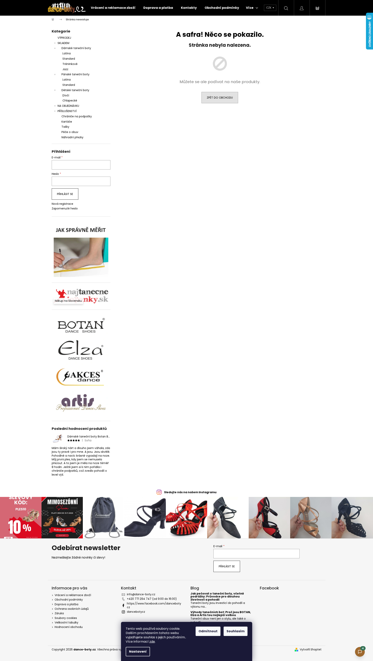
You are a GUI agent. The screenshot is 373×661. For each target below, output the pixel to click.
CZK (269, 8)
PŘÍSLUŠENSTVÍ (67, 111)
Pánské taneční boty (75, 74)
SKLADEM (63, 43)
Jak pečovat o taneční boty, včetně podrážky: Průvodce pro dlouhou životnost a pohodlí (217, 596)
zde (152, 641)
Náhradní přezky (72, 137)
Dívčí (65, 95)
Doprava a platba (66, 604)
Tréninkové (70, 64)
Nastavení (138, 651)
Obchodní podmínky (69, 600)
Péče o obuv (69, 132)
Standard (68, 59)
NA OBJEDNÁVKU (68, 106)
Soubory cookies (66, 618)
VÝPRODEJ (64, 38)
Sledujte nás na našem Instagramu (190, 492)
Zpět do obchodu (220, 98)
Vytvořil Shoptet (311, 649)
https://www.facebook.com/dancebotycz (154, 605)
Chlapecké (69, 100)
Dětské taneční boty (75, 90)
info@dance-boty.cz (141, 594)
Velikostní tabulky (66, 622)
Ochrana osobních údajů (72, 609)
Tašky (65, 127)
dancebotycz (136, 612)
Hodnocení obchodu (69, 627)
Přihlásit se (65, 194)
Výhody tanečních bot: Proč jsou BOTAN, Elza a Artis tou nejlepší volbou (221, 614)
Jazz (65, 69)
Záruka (59, 613)
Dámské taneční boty (76, 48)
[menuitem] (113, 8)
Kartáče (66, 122)
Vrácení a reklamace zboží (73, 595)
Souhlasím (236, 631)
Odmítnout (208, 631)
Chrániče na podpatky (76, 116)
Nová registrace (62, 204)
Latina (66, 53)
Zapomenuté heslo (65, 208)
